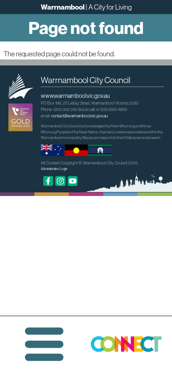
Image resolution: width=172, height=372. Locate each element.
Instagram (60, 181)
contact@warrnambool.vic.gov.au (79, 116)
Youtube (73, 181)
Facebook (48, 181)
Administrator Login (54, 169)
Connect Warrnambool (130, 344)
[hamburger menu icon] (44, 344)
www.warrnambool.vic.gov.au (75, 95)
